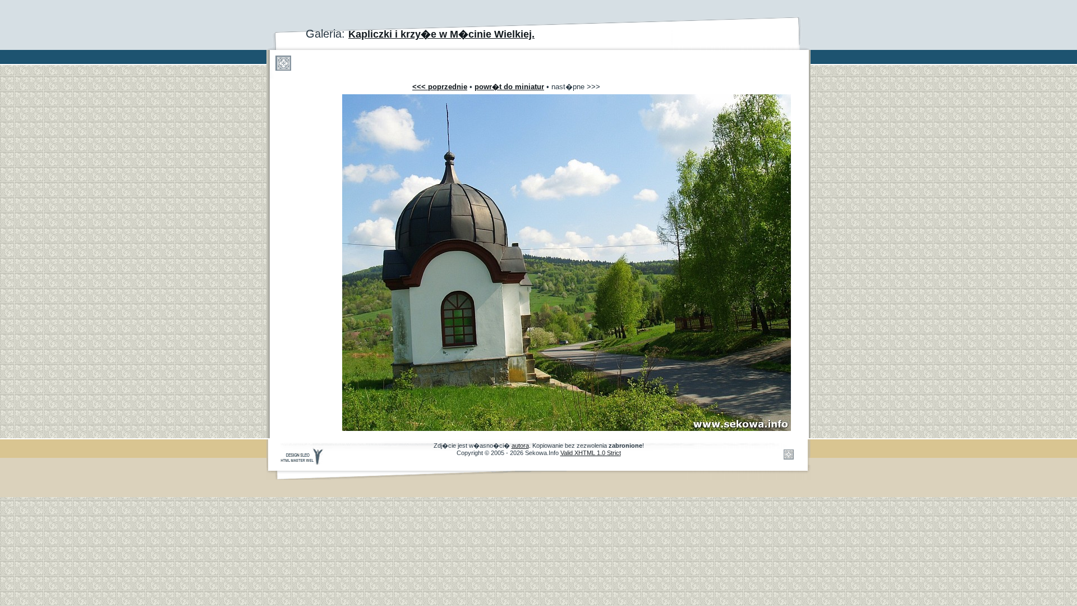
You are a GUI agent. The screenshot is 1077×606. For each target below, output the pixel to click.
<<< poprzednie (439, 86)
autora (520, 445)
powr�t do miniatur (509, 86)
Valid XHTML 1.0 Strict (590, 452)
